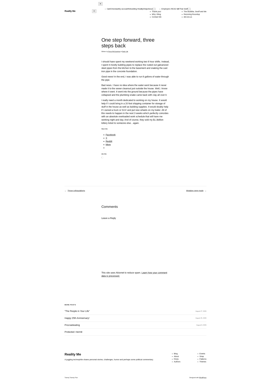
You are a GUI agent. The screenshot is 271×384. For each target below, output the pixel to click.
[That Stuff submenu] (189, 9)
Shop (145, 9)
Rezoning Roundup (192, 14)
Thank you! (156, 11)
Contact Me (156, 17)
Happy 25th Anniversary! (77, 318)
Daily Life (125, 51)
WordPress (202, 377)
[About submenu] (154, 9)
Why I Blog (156, 14)
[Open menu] (94, 11)
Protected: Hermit (73, 332)
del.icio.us (188, 17)
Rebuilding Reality (135, 9)
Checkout (114, 9)
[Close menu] (100, 4)
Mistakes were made (194, 191)
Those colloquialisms (76, 191)
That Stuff (183, 9)
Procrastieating (72, 325)
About (150, 9)
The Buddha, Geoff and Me (195, 11)
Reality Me (70, 11)
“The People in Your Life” (77, 311)
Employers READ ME (170, 9)
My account (123, 9)
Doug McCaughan (114, 51)
